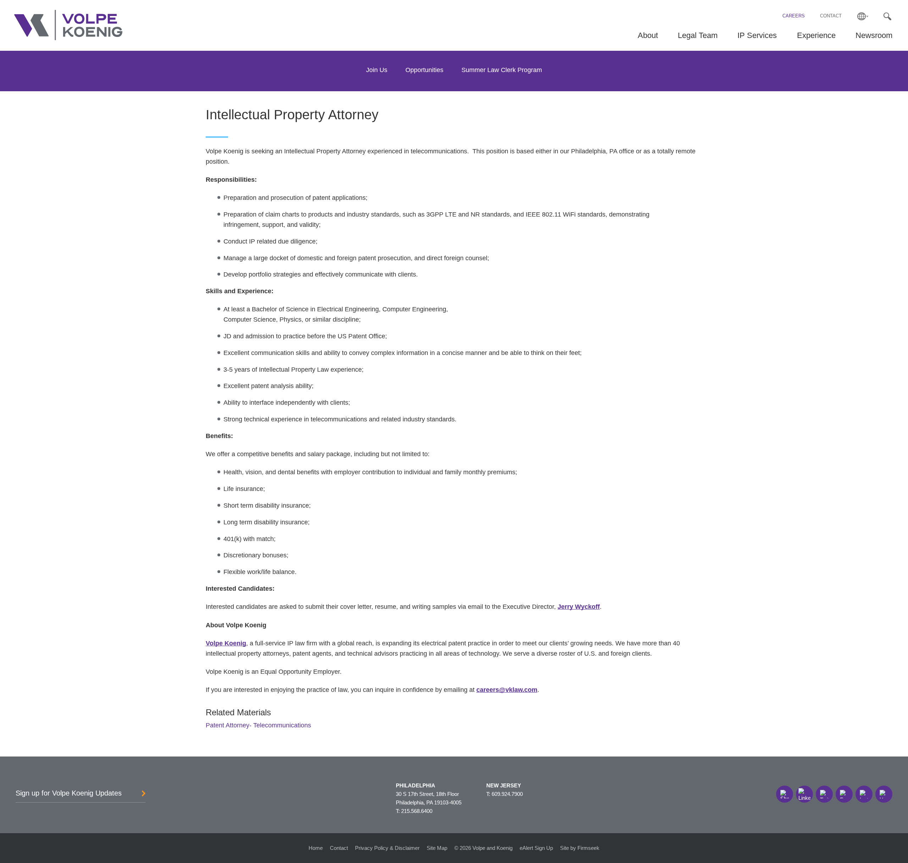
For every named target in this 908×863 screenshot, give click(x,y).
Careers (793, 15)
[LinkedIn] (804, 794)
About (648, 35)
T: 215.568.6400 (414, 811)
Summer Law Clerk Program (501, 69)
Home (316, 848)
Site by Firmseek (579, 848)
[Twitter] (824, 794)
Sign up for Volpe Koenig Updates (69, 793)
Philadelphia (415, 785)
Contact (831, 15)
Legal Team (698, 35)
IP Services (757, 35)
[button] (784, 794)
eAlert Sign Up (536, 848)
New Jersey (503, 785)
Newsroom (874, 35)
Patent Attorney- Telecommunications (258, 725)
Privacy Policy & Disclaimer (387, 848)
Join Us (376, 69)
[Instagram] (864, 794)
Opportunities (424, 69)
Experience (816, 35)
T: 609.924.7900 (504, 794)
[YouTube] (883, 794)
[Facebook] (844, 794)
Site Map (437, 848)
